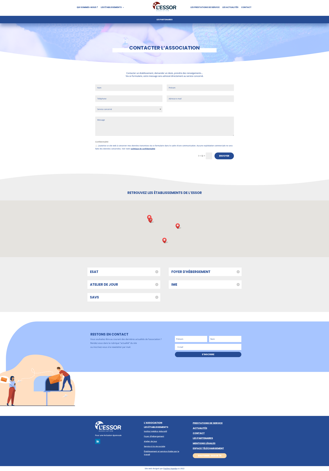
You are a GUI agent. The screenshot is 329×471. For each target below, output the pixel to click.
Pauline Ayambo (170, 468)
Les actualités (230, 7)
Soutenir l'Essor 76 (209, 455)
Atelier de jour (150, 441)
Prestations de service (208, 423)
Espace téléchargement (208, 448)
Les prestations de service (205, 7)
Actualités (200, 428)
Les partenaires (164, 20)
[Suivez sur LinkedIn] (97, 441)
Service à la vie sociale (154, 446)
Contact (246, 7)
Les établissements (111, 7)
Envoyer (224, 155)
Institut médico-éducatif (155, 431)
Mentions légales (204, 443)
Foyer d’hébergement (154, 436)
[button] (165, 240)
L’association (153, 422)
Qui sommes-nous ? (87, 7)
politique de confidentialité (143, 148)
